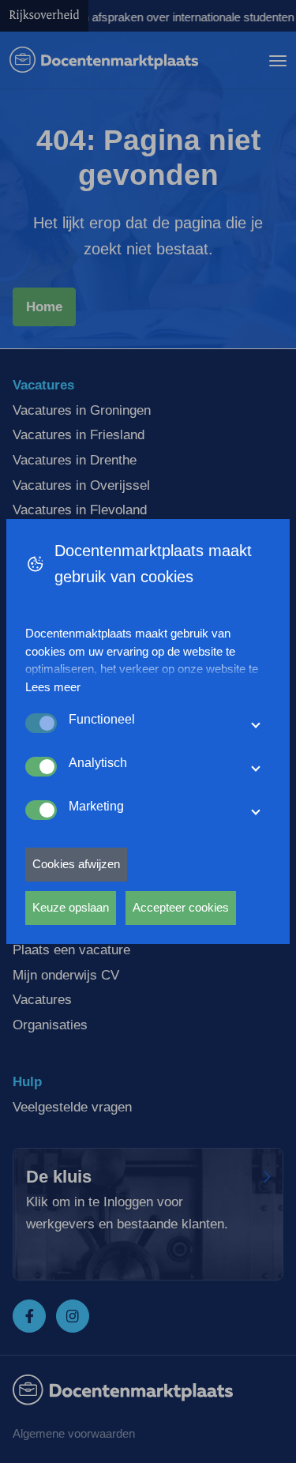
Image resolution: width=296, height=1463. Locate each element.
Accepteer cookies (181, 907)
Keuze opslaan (70, 907)
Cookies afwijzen (76, 864)
